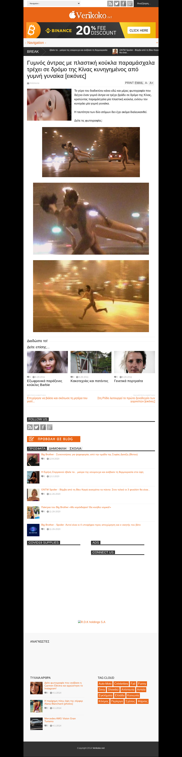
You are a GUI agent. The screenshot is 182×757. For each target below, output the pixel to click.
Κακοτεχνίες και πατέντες (89, 381)
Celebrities (121, 683)
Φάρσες (143, 701)
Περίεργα (117, 701)
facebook (123, 3)
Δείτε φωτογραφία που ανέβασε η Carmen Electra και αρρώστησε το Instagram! (63, 685)
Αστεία (141, 689)
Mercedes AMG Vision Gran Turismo (60, 720)
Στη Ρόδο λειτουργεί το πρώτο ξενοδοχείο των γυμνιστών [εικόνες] (126, 400)
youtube (130, 3)
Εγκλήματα (105, 695)
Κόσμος (104, 701)
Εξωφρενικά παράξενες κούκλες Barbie (44, 383)
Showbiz (113, 689)
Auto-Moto (105, 683)
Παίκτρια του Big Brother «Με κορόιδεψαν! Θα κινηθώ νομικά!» (76, 507)
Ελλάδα (120, 695)
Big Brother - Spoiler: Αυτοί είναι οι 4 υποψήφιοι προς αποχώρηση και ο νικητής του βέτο (91, 524)
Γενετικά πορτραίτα (128, 381)
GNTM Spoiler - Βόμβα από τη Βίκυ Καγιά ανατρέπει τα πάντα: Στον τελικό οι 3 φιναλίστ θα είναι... (95, 489)
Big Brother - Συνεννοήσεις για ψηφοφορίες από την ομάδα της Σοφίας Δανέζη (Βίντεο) (89, 454)
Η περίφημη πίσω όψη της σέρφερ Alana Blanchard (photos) (63, 702)
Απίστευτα (34, 83)
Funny (142, 683)
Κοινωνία (133, 695)
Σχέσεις (130, 701)
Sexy (102, 689)
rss (110, 3)
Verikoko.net (99, 748)
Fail (133, 683)
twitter (117, 3)
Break (33, 51)
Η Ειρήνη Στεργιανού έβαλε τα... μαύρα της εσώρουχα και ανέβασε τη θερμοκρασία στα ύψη (52, 51)
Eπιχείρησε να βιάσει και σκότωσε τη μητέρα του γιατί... (57, 400)
